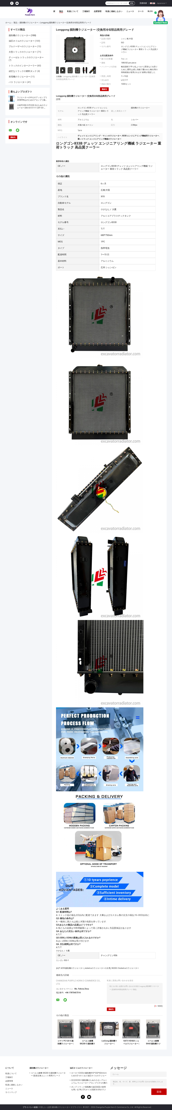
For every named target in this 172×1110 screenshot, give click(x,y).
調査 (131, 3)
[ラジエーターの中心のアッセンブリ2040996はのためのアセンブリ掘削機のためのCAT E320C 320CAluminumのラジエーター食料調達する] (11, 99)
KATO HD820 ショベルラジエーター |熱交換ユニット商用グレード (131, 1042)
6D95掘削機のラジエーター (72, 968)
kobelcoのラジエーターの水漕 (97, 968)
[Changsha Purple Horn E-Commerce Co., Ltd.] (30, 12)
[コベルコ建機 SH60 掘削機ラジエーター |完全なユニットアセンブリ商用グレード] (153, 1028)
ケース (141, 11)
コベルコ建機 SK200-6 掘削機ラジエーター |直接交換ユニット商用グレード (48, 1074)
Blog (150, 11)
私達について (72, 11)
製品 (61, 11)
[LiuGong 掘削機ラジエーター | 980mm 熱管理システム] (109, 1028)
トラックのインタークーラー (23, 65)
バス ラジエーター (17, 82)
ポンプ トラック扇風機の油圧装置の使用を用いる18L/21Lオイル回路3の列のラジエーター (88, 1088)
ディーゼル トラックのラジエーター (26, 57)
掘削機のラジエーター (28, 22)
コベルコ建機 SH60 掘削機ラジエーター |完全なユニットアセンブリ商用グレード (153, 1042)
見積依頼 (143, 3)
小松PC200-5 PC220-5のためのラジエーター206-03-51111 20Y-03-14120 (32, 107)
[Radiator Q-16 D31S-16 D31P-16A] (75, 50)
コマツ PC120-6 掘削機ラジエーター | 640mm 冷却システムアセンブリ (65, 1042)
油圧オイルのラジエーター (22, 41)
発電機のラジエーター (19, 76)
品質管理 (97, 11)
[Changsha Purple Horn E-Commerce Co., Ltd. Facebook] (11, 3)
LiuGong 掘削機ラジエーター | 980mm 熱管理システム (109, 1042)
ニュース (130, 11)
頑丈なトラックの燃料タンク (23, 71)
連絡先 (104, 89)
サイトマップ (11, 1092)
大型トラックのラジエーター (23, 52)
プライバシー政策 (30, 1107)
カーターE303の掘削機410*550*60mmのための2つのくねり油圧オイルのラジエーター (89, 1074)
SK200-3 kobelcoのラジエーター (125, 968)
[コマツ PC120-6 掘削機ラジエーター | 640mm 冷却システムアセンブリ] (65, 1028)
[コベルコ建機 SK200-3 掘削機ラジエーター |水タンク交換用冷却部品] (87, 1028)
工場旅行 (86, 11)
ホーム (8, 22)
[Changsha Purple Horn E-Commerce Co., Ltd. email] (12, 130)
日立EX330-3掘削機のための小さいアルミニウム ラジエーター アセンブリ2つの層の (89, 1081)
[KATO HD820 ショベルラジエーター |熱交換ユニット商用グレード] (131, 1028)
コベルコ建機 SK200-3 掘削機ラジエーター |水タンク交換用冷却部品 (87, 1042)
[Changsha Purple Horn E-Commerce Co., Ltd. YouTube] (17, 3)
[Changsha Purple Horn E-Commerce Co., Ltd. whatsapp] (19, 130)
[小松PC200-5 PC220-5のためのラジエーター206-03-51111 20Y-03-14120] (11, 106)
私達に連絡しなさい (113, 11)
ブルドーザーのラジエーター (23, 46)
